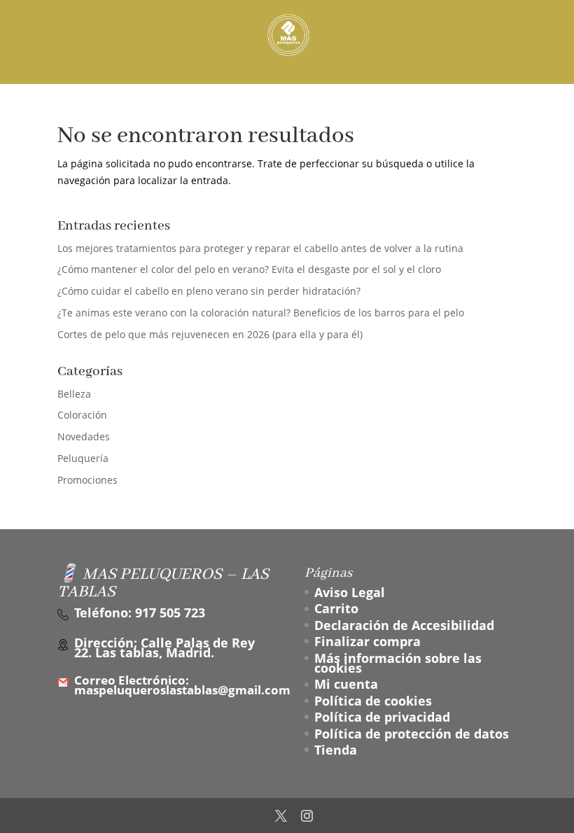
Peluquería (82, 458)
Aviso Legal (349, 592)
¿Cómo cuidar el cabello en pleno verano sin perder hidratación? (208, 291)
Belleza (74, 393)
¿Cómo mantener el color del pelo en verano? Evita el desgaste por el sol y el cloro (249, 269)
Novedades (83, 436)
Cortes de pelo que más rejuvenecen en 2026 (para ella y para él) (210, 334)
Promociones (87, 479)
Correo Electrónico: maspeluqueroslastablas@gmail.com (182, 686)
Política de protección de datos (411, 733)
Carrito (336, 608)
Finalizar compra (367, 641)
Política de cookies (373, 700)
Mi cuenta (346, 684)
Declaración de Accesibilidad (404, 625)
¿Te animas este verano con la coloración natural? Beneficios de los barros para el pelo (260, 312)
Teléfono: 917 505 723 (139, 612)
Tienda (335, 749)
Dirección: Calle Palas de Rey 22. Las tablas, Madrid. (164, 648)
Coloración (82, 414)
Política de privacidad (382, 716)
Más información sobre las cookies (398, 663)
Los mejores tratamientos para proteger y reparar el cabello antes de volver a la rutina (260, 248)
